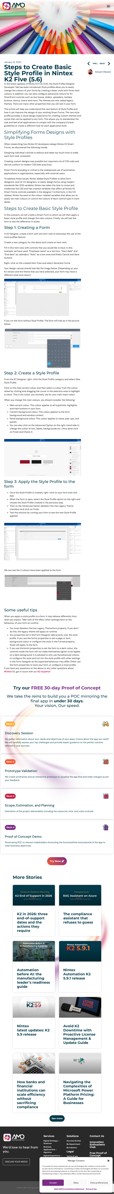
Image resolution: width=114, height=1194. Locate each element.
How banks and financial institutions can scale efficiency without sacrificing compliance (31, 1094)
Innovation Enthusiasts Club (97, 1145)
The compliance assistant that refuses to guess (78, 918)
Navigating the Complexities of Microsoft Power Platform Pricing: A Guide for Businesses (78, 1092)
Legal (70, 1151)
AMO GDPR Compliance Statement (69, 1189)
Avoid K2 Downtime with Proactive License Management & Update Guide (79, 1034)
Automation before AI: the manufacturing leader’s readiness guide (33, 978)
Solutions (73, 1136)
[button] (108, 1160)
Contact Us (97, 1136)
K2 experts (43, 671)
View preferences (99, 1182)
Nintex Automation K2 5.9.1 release (77, 974)
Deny (76, 1182)
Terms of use (91, 1189)
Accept (53, 1182)
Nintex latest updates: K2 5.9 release (33, 1030)
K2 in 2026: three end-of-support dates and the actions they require (32, 922)
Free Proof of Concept (98, 1154)
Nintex (8, 671)
